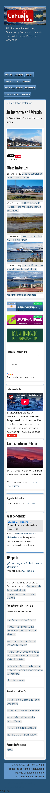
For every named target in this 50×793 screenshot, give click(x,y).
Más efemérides (16, 680)
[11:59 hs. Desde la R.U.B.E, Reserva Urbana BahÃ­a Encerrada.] (25, 233)
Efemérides (30, 88)
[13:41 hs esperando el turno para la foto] (25, 200)
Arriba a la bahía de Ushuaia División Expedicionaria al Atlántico (25, 670)
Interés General (12, 94)
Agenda (29, 75)
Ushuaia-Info (13, 103)
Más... (10, 749)
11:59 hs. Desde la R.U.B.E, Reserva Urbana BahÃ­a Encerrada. (24, 207)
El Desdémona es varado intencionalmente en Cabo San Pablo (23, 655)
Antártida (19, 75)
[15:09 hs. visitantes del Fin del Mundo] (25, 262)
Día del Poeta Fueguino (23, 710)
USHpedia (26, 81)
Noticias (8, 75)
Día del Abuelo (21, 620)
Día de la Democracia (22, 734)
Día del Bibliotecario (22, 727)
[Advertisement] (25, 57)
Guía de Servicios (12, 81)
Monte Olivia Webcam (14, 88)
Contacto (26, 94)
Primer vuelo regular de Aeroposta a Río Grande (22, 630)
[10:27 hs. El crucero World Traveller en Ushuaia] (25, 292)
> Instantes (26, 103)
